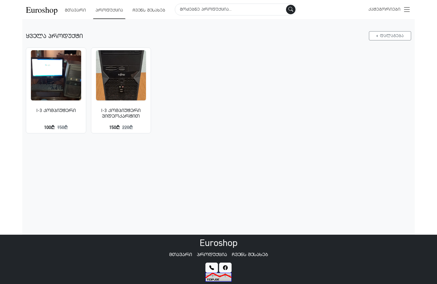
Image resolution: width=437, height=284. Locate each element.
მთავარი (75, 10)
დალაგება (391, 35)
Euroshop (42, 9)
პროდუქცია (109, 10)
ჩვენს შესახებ (149, 10)
